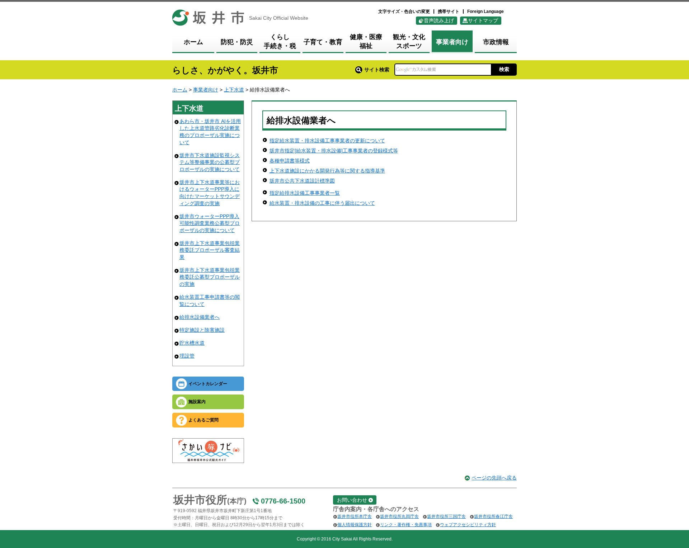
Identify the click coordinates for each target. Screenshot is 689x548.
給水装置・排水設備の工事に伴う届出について (322, 203)
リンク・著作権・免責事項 (406, 524)
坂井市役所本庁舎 (354, 516)
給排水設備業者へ (199, 317)
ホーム (179, 90)
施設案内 (197, 401)
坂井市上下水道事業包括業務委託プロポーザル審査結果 (209, 250)
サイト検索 (376, 69)
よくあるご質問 (203, 419)
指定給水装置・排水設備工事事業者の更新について (327, 140)
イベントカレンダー (207, 383)
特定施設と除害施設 (202, 330)
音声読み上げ (439, 20)
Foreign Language (485, 11)
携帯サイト (448, 11)
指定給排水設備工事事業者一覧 (304, 193)
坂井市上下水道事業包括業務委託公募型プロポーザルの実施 (209, 277)
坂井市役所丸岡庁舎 (399, 516)
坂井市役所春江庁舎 (493, 516)
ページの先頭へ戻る (494, 478)
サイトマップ (483, 20)
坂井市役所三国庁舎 (446, 516)
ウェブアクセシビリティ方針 (468, 524)
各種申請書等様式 (289, 161)
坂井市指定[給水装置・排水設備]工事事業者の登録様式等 (333, 150)
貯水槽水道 (192, 343)
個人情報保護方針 (354, 524)
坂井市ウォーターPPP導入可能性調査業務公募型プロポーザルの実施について (209, 223)
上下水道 (234, 90)
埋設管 (186, 356)
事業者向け (205, 90)
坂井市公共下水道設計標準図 (302, 181)
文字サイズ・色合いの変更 (404, 11)
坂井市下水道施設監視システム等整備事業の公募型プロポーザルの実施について (209, 162)
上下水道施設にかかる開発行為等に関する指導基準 (327, 171)
